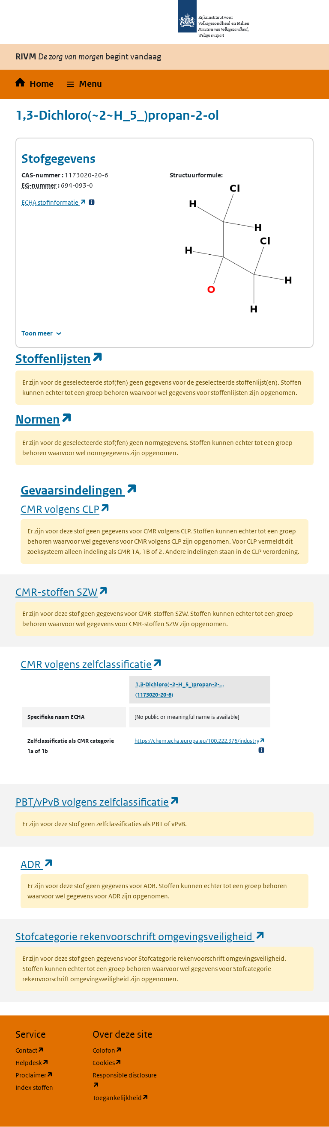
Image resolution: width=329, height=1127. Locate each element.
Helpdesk (48, 1062)
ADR (37, 864)
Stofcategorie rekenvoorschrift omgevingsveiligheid (140, 936)
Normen (44, 419)
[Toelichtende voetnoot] (261, 749)
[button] (84, 84)
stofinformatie (54, 202)
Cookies (126, 1062)
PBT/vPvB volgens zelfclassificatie (97, 801)
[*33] (92, 202)
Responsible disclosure (126, 1080)
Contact (48, 1050)
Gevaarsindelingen (79, 490)
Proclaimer (48, 1075)
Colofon (126, 1050)
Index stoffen (34, 1087)
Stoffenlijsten (59, 358)
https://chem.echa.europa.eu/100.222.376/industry (200, 740)
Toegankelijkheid (126, 1097)
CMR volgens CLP (66, 509)
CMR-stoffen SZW (62, 592)
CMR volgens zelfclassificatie (92, 664)
